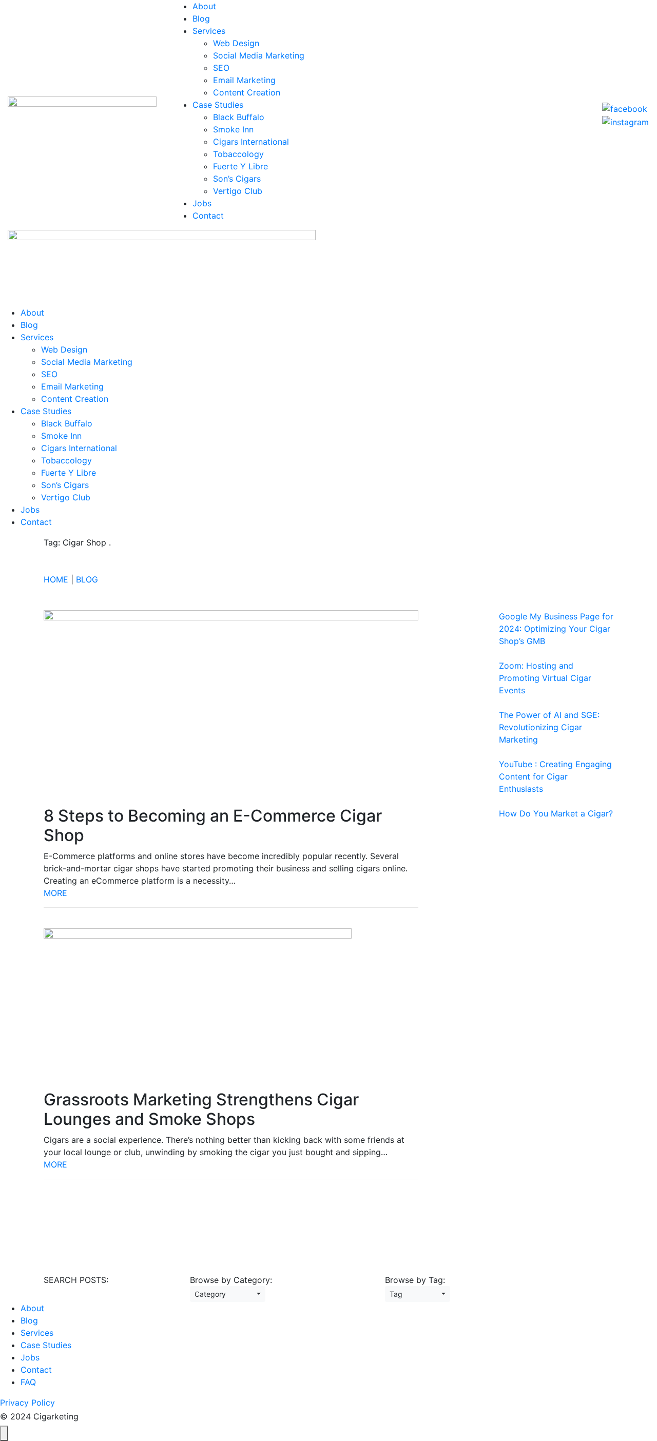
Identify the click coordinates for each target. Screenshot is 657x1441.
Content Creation (246, 92)
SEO (221, 68)
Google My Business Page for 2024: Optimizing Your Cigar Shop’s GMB (556, 628)
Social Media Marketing (258, 55)
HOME (56, 579)
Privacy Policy (27, 1402)
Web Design (236, 43)
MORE (55, 893)
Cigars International (251, 142)
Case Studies (217, 105)
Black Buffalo (238, 117)
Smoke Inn (233, 129)
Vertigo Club (237, 191)
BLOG (87, 579)
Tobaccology (238, 154)
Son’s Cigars (237, 178)
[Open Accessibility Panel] (4, 1433)
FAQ (28, 1382)
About (204, 6)
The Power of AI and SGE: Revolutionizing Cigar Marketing (549, 727)
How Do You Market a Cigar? (556, 813)
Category (225, 1294)
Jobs (201, 203)
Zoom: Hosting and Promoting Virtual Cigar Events (545, 677)
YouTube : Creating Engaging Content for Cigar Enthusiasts (555, 776)
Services (208, 31)
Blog (201, 18)
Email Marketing (244, 80)
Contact (208, 215)
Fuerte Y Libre (240, 166)
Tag (414, 1294)
